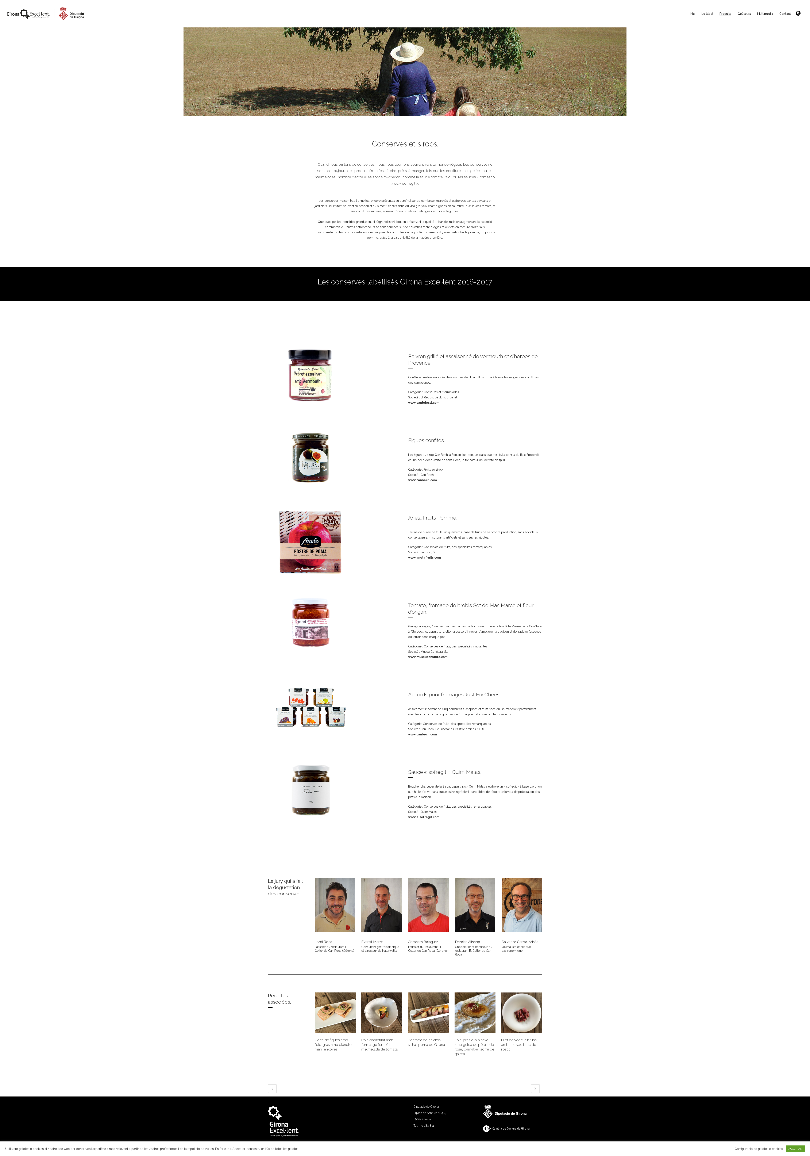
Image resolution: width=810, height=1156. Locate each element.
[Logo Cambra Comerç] (508, 1131)
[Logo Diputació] (507, 1117)
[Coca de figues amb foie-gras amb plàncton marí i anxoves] (335, 1012)
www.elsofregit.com (423, 817)
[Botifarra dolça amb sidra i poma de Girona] (428, 1012)
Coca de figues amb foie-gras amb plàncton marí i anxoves (334, 1044)
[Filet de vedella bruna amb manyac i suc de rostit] (521, 1012)
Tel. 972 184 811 (423, 1125)
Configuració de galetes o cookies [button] (759, 1149)
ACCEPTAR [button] (795, 1148)
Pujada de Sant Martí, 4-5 (429, 1113)
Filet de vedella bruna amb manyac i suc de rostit (519, 1044)
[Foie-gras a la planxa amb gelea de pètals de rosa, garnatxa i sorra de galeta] (475, 1012)
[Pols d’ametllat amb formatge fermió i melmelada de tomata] (381, 1012)
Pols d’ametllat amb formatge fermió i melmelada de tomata (379, 1044)
